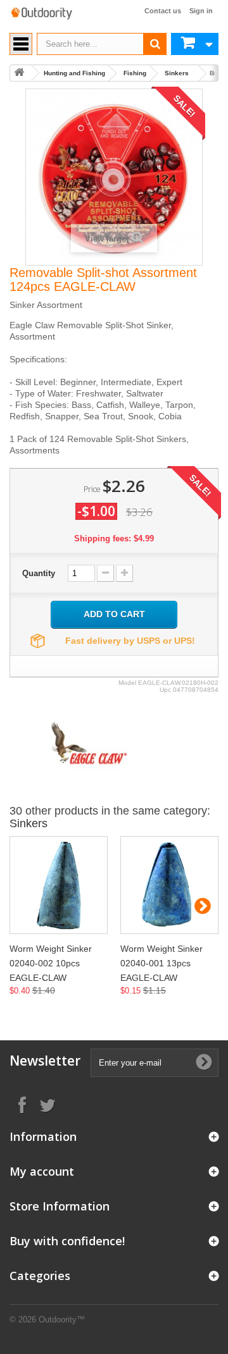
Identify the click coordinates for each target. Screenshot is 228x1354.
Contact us (162, 11)
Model (127, 682)
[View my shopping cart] (194, 44)
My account (42, 1171)
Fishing (135, 73)
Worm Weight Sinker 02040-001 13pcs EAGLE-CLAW (161, 963)
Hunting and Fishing (74, 73)
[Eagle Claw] (89, 742)
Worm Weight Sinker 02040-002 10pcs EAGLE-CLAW (51, 963)
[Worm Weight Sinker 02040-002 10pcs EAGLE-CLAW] (59, 885)
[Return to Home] (19, 73)
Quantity (38, 573)
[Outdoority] (41, 13)
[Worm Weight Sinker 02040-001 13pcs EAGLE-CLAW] (169, 885)
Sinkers (177, 73)
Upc (165, 689)
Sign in (201, 11)
